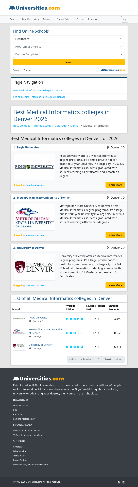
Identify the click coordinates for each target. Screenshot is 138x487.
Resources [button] (93, 19)
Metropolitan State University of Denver (44, 197)
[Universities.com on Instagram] (123, 481)
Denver (75, 125)
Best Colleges (21, 125)
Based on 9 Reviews (35, 185)
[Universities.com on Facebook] (119, 481)
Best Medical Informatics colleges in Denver (38, 90)
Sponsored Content (22, 70)
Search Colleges (21, 405)
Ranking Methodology (24, 418)
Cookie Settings (20, 460)
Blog (15, 409)
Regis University (28, 147)
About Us (17, 414)
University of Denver (30, 248)
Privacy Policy (19, 451)
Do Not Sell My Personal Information (30, 464)
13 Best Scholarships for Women (28, 435)
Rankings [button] (47, 19)
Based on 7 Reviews (35, 285)
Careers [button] (80, 19)
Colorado (61, 125)
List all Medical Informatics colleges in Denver (39, 96)
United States (42, 125)
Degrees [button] (14, 19)
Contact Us (18, 446)
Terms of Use (19, 455)
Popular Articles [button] (64, 19)
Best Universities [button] (30, 19)
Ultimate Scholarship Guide (26, 430)
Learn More (115, 185)
